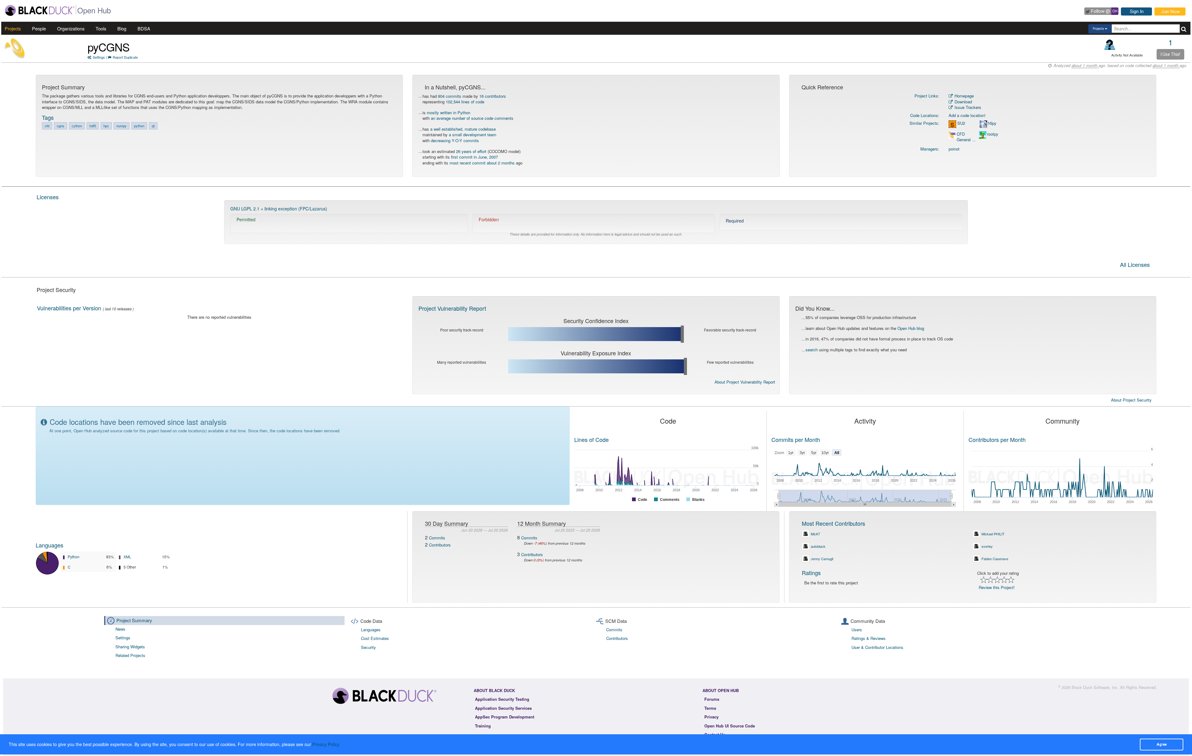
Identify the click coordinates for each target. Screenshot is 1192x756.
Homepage (963, 96)
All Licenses (1135, 265)
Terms (710, 708)
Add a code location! (967, 115)
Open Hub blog (910, 328)
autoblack (818, 546)
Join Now (1170, 11)
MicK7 (815, 533)
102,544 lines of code (465, 102)
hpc (106, 125)
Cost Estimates (375, 638)
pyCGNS (108, 47)
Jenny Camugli (822, 558)
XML (127, 556)
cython (77, 125)
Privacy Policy (325, 744)
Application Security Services (503, 708)
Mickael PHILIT (993, 533)
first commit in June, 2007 (474, 157)
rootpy (992, 134)
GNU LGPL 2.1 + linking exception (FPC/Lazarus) (278, 208)
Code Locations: (924, 115)
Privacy (711, 717)
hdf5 (92, 125)
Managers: (929, 149)
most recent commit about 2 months (482, 163)
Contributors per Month (997, 439)
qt (153, 125)
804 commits (449, 96)
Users (856, 629)
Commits (437, 538)
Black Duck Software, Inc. (1095, 687)
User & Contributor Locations (877, 647)
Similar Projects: (924, 123)
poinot (954, 149)
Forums (711, 699)
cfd (47, 125)
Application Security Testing (502, 699)
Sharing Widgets (130, 647)
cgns (60, 125)
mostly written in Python (448, 112)
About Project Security (1131, 400)
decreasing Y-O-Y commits (455, 140)
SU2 (961, 123)
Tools (101, 28)
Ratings (811, 573)
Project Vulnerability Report (452, 308)
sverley (987, 546)
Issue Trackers (967, 107)
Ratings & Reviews (868, 638)
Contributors (440, 545)
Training (483, 726)
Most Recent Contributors (833, 523)
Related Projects (130, 655)
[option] (596, 222)
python (139, 125)
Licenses (48, 197)
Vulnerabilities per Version (69, 308)
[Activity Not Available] (1109, 44)
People (39, 28)
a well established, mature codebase (463, 129)
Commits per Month (795, 439)
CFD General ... (966, 137)
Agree (1162, 744)
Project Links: (926, 96)
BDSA (144, 28)
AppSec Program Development (504, 717)
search (812, 350)
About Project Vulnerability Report (745, 382)
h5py (992, 123)
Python (73, 556)
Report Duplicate (125, 57)
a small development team (472, 134)
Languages (49, 545)
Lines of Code (591, 439)
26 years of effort (471, 151)
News (120, 629)
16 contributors (492, 96)
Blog (121, 28)
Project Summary (134, 620)
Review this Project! (997, 587)
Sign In (1137, 11)
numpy (121, 125)
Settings (99, 57)
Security (368, 647)
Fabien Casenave (995, 558)
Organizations (70, 28)
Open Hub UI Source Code (729, 726)
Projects (13, 28)
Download (962, 102)
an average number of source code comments (472, 118)
